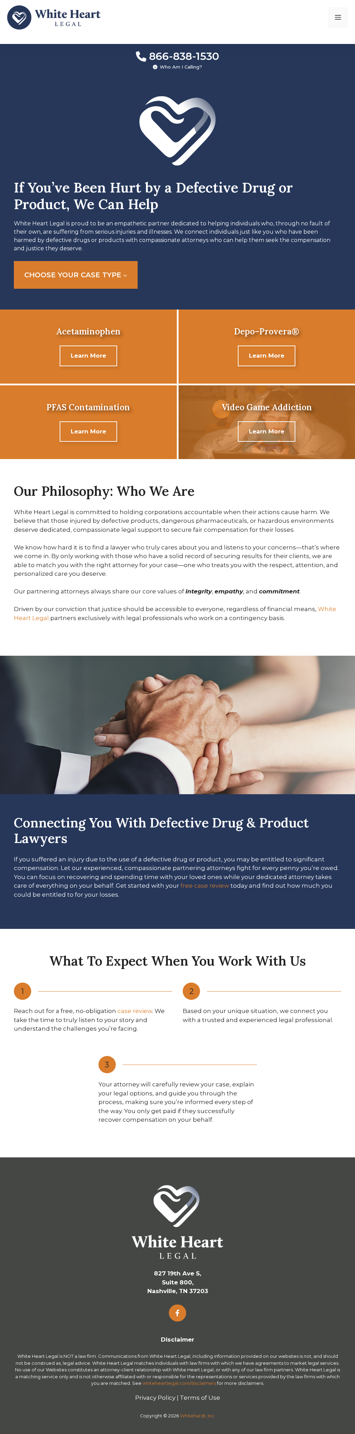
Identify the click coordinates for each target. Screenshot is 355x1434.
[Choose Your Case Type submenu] (125, 275)
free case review (205, 885)
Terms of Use (200, 1397)
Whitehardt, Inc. (197, 1415)
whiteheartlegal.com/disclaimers (179, 1383)
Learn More (88, 355)
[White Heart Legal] (54, 17)
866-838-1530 (184, 56)
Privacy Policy (155, 1397)
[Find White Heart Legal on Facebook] (177, 1313)
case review (135, 1010)
